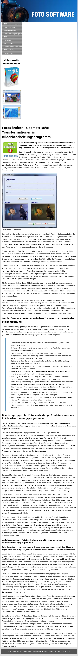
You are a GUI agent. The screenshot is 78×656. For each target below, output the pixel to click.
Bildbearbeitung (9, 37)
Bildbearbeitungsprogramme (13, 34)
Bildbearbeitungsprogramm (13, 24)
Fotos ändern (8, 40)
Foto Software (8, 43)
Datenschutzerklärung (62, 651)
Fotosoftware (8, 53)
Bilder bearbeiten (10, 27)
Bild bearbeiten (9, 50)
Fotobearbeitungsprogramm (13, 47)
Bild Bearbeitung (10, 30)
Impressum (49, 651)
